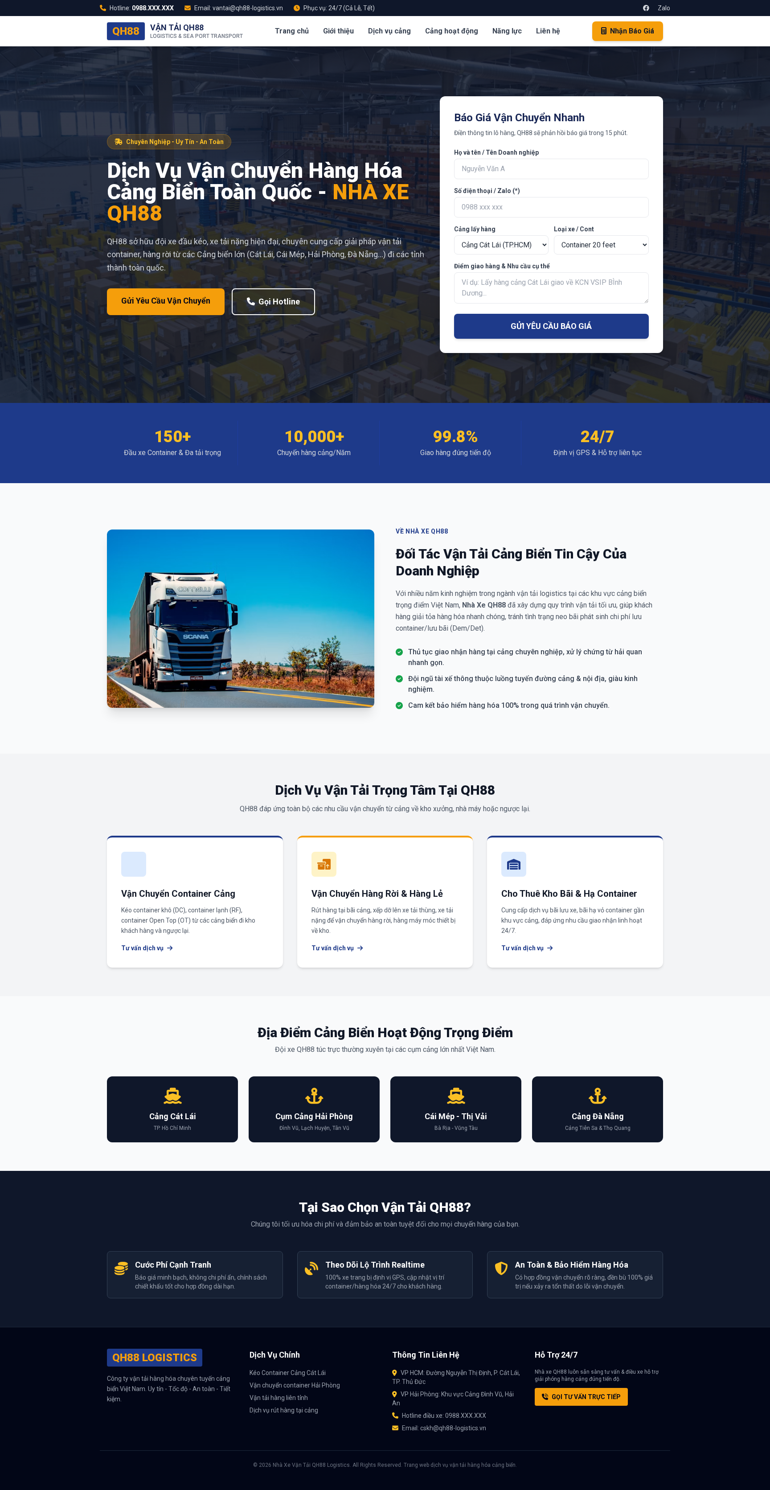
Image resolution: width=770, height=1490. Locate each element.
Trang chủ (292, 31)
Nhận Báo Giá (632, 31)
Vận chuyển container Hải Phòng (295, 1385)
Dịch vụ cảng (389, 31)
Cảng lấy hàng (475, 229)
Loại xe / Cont (574, 229)
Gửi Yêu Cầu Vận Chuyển (165, 300)
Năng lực (507, 31)
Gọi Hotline (279, 301)
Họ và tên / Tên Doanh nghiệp (496, 152)
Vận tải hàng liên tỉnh (279, 1397)
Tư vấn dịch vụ (142, 948)
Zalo (663, 8)
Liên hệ (548, 31)
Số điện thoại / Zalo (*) (487, 190)
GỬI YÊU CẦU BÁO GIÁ (551, 326)
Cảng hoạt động (451, 31)
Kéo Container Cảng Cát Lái (288, 1372)
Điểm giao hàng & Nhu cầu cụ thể (502, 266)
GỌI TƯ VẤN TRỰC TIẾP (586, 1396)
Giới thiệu (338, 31)
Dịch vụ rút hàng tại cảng (284, 1410)
